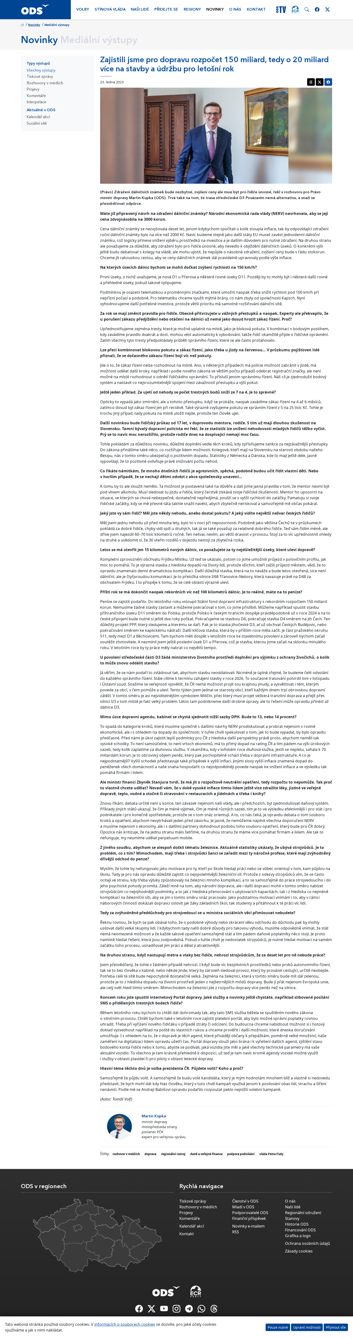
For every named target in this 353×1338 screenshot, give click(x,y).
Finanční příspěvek (249, 1218)
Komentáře (36, 96)
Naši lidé (140, 10)
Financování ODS (300, 1230)
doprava (150, 1154)
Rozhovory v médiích (45, 83)
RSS (235, 1232)
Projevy (33, 89)
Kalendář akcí (38, 117)
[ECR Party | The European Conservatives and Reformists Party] (295, 9)
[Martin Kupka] (119, 1126)
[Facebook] (139, 1310)
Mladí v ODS (243, 1207)
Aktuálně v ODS (41, 110)
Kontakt (256, 10)
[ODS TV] (164, 1310)
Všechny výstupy (41, 71)
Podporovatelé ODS (250, 1212)
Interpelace (36, 102)
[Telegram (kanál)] (189, 1310)
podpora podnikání (241, 1154)
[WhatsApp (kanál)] (202, 1310)
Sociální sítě (37, 124)
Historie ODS (297, 1224)
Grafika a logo (298, 1235)
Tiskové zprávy (40, 77)
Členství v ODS (245, 1201)
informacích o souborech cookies (124, 1324)
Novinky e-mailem (248, 1226)
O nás (235, 10)
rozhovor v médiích (126, 1154)
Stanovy (292, 1218)
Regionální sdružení (303, 1212)
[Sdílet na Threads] (311, 82)
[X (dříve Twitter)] (152, 1310)
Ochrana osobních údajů (307, 1243)
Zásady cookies (299, 1251)
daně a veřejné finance (206, 1154)
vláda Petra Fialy (271, 1154)
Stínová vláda (110, 10)
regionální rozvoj (173, 1154)
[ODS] (166, 1290)
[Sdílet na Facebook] (328, 82)
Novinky (215, 10)
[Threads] (214, 1310)
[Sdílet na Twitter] (319, 82)
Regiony (192, 10)
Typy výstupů (38, 64)
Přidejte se (166, 10)
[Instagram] (177, 1310)
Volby (82, 10)
